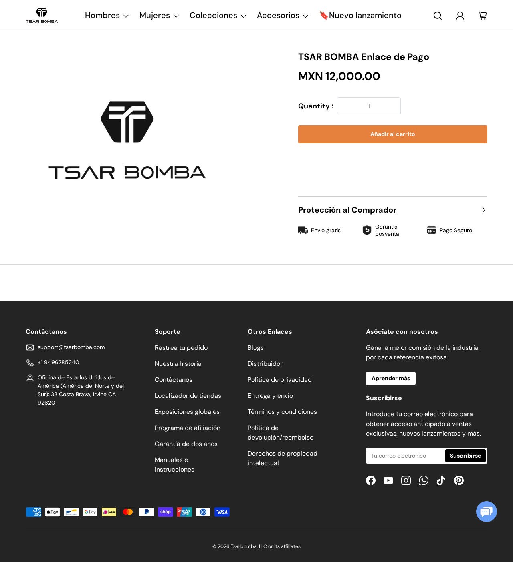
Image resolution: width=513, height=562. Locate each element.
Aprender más (391, 378)
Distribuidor (265, 363)
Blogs (256, 347)
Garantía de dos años (186, 444)
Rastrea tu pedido (181, 347)
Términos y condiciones (282, 411)
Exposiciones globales (187, 411)
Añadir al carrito (392, 134)
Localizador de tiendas (188, 395)
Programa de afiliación (187, 428)
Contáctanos (173, 379)
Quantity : (315, 106)
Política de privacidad (280, 379)
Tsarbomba (244, 546)
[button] (392, 159)
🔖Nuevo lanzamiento (360, 15)
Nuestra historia (178, 363)
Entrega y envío (270, 395)
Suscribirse (465, 455)
